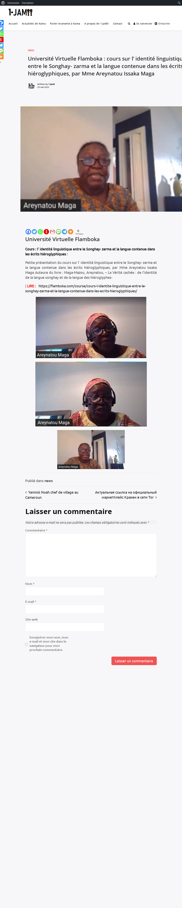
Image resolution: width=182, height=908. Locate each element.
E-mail (30, 601)
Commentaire (36, 530)
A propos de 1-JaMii (96, 23)
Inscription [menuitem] (28, 2)
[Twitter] (34, 231)
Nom (30, 583)
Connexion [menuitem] (13, 2)
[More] (70, 231)
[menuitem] (3, 3)
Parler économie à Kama (65, 23)
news (31, 50)
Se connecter (144, 23)
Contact (117, 23)
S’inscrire (164, 23)
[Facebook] (28, 231)
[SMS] (58, 231)
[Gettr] (46, 231)
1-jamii (51, 84)
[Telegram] (64, 231)
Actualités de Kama (34, 23)
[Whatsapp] (40, 231)
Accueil (13, 23)
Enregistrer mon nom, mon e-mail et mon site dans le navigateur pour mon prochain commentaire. (49, 643)
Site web (31, 619)
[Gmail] (52, 231)
